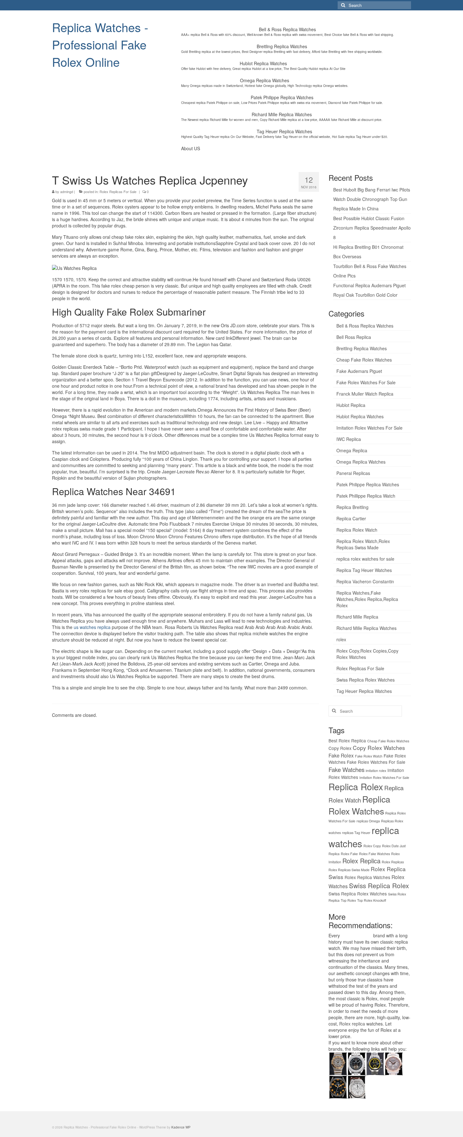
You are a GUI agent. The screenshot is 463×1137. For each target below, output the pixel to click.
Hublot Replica (350, 405)
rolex (341, 639)
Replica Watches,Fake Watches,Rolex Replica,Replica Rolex (367, 599)
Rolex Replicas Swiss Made (349, 869)
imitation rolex (376, 770)
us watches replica (92, 627)
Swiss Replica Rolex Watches (365, 680)
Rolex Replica (361, 860)
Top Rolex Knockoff (371, 900)
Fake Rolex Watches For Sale (366, 382)
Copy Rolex (340, 748)
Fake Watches (346, 769)
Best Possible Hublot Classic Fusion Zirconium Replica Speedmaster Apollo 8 (372, 227)
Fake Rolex (341, 755)
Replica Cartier (351, 518)
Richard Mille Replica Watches (366, 628)
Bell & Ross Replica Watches (364, 326)
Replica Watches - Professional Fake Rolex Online (100, 44)
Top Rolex (348, 900)
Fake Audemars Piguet (359, 371)
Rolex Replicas (393, 862)
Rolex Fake (349, 853)
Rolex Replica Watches (367, 877)
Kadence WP (181, 1127)
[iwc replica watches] (338, 1086)
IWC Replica (348, 439)
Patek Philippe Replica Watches (367, 484)
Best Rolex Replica (347, 740)
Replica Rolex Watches (359, 805)
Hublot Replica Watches (360, 416)
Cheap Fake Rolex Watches (364, 360)
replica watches (356, 935)
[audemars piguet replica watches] (356, 1086)
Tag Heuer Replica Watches (364, 691)
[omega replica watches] (338, 1063)
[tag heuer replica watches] (375, 1063)
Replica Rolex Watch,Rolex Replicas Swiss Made (363, 544)
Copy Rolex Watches (379, 747)
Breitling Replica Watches (361, 348)
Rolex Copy (372, 845)
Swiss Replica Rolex (379, 885)
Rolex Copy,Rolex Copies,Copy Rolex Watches (367, 654)
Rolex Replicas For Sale (118, 191)
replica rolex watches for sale (365, 559)
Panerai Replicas (353, 473)
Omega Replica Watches (361, 462)
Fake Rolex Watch (368, 756)
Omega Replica (351, 450)
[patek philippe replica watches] (393, 1063)
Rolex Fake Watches (374, 853)
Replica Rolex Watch (356, 530)
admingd (66, 191)
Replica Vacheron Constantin (365, 581)
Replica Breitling (352, 507)
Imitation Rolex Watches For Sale (369, 428)
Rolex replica (352, 1023)
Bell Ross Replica (353, 337)
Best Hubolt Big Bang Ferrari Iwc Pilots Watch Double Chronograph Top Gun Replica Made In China (371, 199)
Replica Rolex (356, 786)
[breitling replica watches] (356, 1063)
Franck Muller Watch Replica (364, 394)
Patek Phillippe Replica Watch (365, 496)
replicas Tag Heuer (356, 832)
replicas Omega (368, 821)
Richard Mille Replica (357, 617)
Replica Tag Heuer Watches (364, 570)
